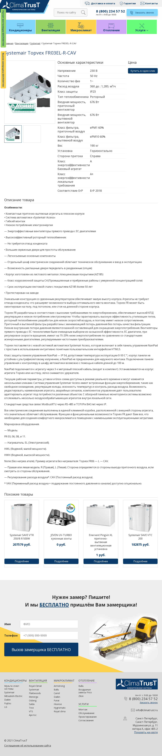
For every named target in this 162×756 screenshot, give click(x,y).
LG (5, 706)
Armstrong (59, 685)
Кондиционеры (20, 30)
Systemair (35, 43)
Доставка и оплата (103, 3)
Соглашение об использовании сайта (27, 745)
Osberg (32, 700)
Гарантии (130, 3)
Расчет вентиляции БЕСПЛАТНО (3, 28)
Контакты (151, 3)
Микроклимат (81, 30)
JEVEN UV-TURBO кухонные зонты (61, 536)
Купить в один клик (143, 71)
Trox (31, 707)
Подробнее (22, 561)
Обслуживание (86, 713)
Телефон (11, 635)
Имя (7, 624)
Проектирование (87, 716)
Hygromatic (60, 707)
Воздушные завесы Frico (85, 691)
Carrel (57, 693)
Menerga (33, 696)
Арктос (33, 714)
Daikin (7, 699)
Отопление (111, 30)
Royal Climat (35, 685)
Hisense (58, 704)
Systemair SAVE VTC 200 (140, 536)
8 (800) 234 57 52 (110, 11)
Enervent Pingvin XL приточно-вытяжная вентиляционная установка (101, 542)
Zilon (81, 696)
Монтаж (82, 709)
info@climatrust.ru (147, 710)
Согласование (86, 720)
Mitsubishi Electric (13, 696)
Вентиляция (50, 30)
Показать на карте (146, 732)
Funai (56, 700)
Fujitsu (7, 703)
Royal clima (59, 711)
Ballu (56, 689)
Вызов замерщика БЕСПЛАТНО (3, 70)
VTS (31, 711)
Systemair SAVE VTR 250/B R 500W (22, 536)
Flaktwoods (35, 693)
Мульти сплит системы (11, 687)
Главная (8, 43)
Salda (31, 704)
